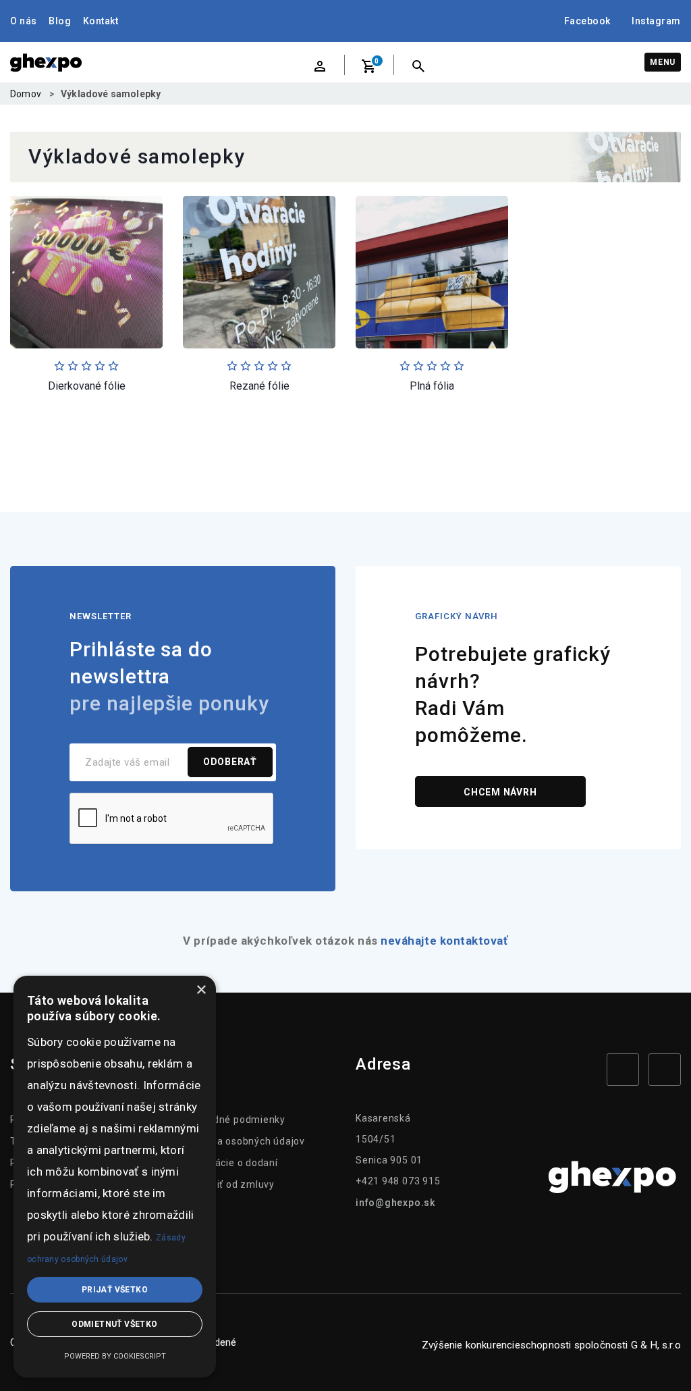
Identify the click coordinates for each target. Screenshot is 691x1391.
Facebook (587, 21)
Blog (60, 21)
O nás (23, 21)
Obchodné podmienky (234, 1119)
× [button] (201, 990)
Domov (25, 93)
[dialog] (114, 1176)
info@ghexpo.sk (395, 1202)
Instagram (656, 21)
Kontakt (101, 21)
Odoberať (230, 761)
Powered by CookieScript (115, 1356)
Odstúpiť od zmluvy (229, 1184)
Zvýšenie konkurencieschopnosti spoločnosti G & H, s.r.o (551, 1345)
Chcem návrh (500, 792)
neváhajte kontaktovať (444, 940)
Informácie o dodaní (230, 1162)
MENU (662, 62)
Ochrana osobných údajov (244, 1141)
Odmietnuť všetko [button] (114, 1324)
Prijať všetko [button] (115, 1289)
